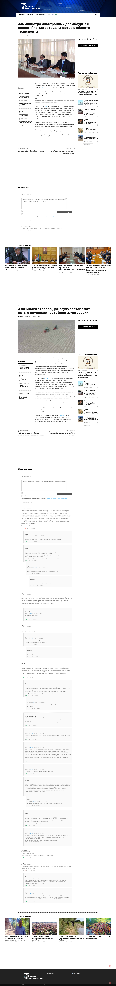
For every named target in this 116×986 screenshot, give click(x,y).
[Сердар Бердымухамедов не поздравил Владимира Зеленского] (80, 121)
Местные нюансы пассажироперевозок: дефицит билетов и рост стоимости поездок (25, 122)
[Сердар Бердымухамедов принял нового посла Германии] (80, 130)
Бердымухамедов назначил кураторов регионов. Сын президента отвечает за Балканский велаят (63, 151)
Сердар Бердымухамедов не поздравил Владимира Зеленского (25, 104)
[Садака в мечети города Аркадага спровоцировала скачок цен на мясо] (80, 102)
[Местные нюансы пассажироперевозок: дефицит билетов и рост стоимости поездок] (80, 138)
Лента (19, 20)
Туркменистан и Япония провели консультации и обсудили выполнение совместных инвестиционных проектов (72, 268)
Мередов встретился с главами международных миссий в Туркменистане (16, 267)
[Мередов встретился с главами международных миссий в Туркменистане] (17, 255)
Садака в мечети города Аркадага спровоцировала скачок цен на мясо (24, 95)
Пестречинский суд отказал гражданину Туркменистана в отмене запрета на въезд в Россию (90, 112)
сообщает (43, 87)
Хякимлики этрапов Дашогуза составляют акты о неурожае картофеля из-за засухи (31, 150)
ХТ (19, 100)
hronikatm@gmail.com (57, 975)
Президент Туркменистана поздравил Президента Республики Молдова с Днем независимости (87, 93)
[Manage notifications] (110, 983)
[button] (96, 15)
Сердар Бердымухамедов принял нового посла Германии (24, 113)
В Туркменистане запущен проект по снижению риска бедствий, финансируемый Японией (44, 267)
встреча (46, 106)
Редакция (20, 35)
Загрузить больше (87, 144)
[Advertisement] (46, 168)
